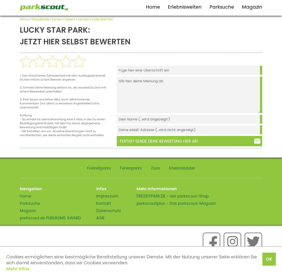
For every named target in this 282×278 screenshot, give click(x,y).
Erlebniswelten (185, 7)
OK (269, 259)
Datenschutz (108, 210)
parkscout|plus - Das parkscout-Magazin (176, 203)
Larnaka (83, 19)
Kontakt (103, 203)
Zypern (70, 19)
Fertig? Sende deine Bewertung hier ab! (159, 141)
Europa (57, 19)
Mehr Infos (17, 269)
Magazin (252, 7)
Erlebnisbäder (182, 168)
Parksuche (222, 7)
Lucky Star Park (102, 19)
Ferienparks (131, 168)
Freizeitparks (40, 19)
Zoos (155, 168)
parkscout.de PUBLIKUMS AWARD (50, 218)
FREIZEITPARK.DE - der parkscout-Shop (173, 196)
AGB (100, 218)
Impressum (107, 196)
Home (153, 7)
